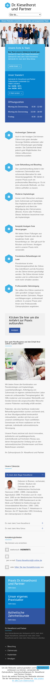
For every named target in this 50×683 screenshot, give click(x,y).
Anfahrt (14, 330)
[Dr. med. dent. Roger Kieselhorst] (10, 485)
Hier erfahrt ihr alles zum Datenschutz (28, 679)
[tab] (25, 475)
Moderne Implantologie (24, 194)
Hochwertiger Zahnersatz (25, 132)
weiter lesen (13, 66)
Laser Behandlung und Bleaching (28, 164)
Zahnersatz (12, 650)
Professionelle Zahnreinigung (27, 286)
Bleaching (11, 646)
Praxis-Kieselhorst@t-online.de (29, 560)
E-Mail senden (14, 93)
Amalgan (11, 659)
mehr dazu (12, 588)
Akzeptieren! (43, 668)
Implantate (11, 655)
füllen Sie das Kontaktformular (27, 567)
